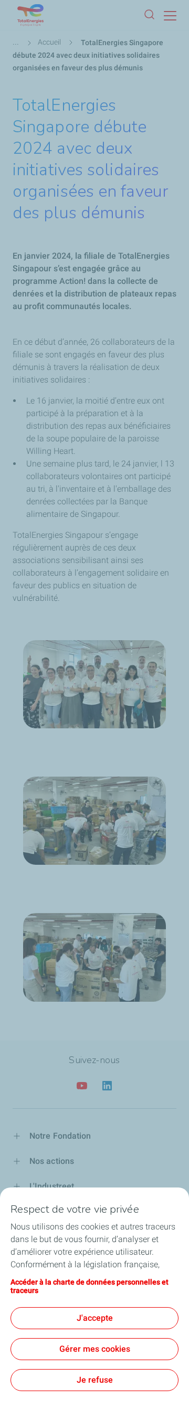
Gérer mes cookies (94, 1349)
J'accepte (95, 1318)
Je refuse (95, 1380)
